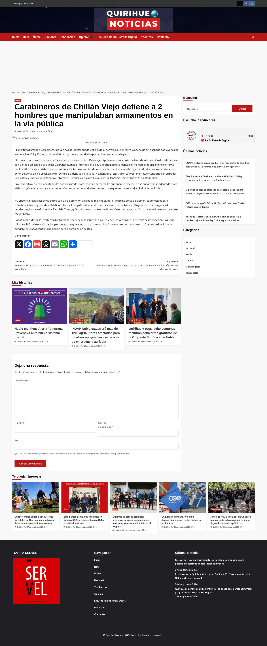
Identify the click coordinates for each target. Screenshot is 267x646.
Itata (26, 37)
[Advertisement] (133, 64)
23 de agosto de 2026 (35, 342)
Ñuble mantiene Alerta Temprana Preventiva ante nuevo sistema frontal (39, 333)
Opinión (85, 37)
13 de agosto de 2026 (92, 346)
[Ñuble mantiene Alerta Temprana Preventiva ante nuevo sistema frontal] (39, 306)
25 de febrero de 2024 (37, 131)
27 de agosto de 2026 (35, 527)
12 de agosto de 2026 (149, 342)
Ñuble (37, 37)
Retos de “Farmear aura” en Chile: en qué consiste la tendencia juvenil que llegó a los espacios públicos (213, 218)
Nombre (20, 422)
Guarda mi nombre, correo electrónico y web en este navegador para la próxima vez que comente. (74, 453)
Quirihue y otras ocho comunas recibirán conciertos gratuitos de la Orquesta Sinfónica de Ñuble (153, 333)
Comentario (22, 380)
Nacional (50, 37)
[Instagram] (252, 3)
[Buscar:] (209, 108)
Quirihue (21, 131)
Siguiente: (138, 265)
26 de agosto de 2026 (84, 527)
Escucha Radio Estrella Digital (117, 37)
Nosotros (147, 37)
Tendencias (67, 37)
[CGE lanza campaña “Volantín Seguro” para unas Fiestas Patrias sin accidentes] (182, 497)
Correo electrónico (105, 424)
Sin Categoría (193, 266)
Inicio (15, 37)
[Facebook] (246, 3)
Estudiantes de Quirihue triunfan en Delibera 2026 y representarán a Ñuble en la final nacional (214, 178)
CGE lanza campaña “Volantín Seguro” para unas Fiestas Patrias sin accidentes (215, 205)
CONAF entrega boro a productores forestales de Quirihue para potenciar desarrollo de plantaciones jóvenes (217, 164)
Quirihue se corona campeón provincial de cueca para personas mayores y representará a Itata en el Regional (215, 191)
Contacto (163, 37)
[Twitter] (240, 3)
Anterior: (50, 265)
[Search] (253, 37)
